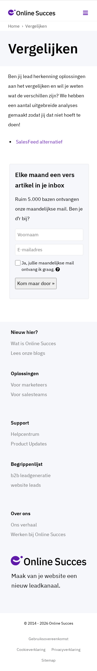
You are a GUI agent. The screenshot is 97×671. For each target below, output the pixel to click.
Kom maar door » (35, 283)
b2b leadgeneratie (31, 475)
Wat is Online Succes (33, 343)
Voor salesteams (29, 394)
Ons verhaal (24, 525)
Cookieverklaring (31, 649)
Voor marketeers (29, 385)
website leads (26, 485)
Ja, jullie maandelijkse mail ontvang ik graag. (48, 266)
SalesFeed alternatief (39, 142)
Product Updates (29, 444)
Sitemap (48, 660)
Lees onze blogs (28, 353)
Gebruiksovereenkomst (48, 638)
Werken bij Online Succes (38, 534)
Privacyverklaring (65, 649)
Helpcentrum (25, 434)
